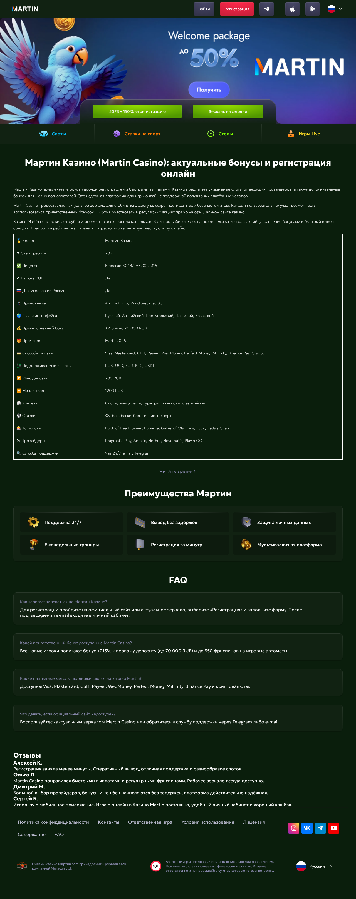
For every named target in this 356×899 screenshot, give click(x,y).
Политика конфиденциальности (53, 822)
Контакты (108, 822)
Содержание (32, 834)
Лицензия (254, 822)
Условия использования (207, 822)
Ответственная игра (150, 822)
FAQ (59, 834)
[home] (25, 9)
